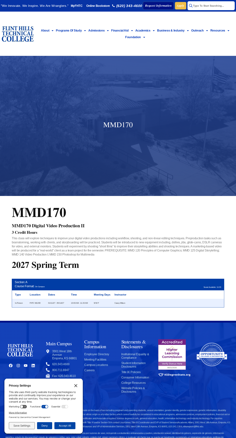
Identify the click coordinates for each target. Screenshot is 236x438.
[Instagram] (18, 365)
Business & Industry (171, 30)
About (45, 30)
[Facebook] (10, 365)
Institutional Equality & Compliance (135, 356)
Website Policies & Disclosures (133, 390)
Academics (142, 30)
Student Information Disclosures (133, 364)
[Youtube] (25, 365)
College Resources (133, 382)
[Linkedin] (33, 365)
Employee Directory (96, 354)
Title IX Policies (131, 372)
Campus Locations (96, 364)
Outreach (197, 30)
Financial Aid (120, 30)
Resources (217, 30)
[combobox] (211, 6)
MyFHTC (77, 5)
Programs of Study (69, 30)
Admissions (96, 30)
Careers (89, 370)
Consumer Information (135, 377)
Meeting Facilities (95, 359)
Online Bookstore (98, 5)
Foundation (133, 37)
